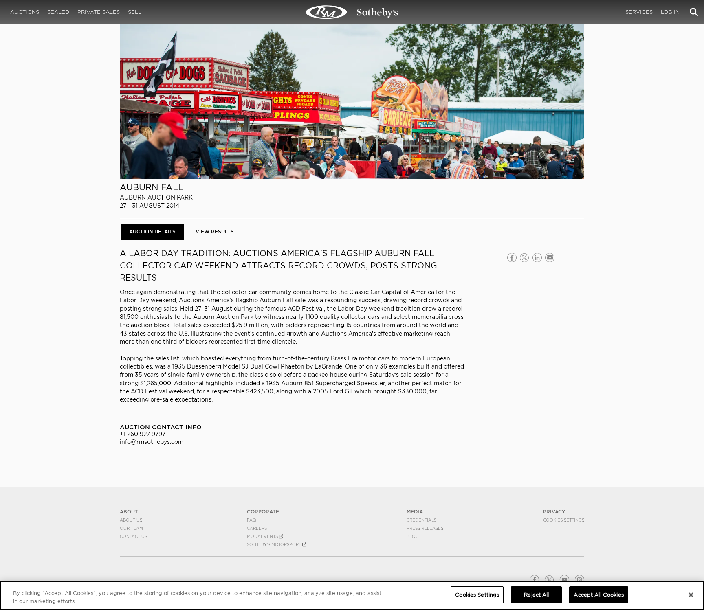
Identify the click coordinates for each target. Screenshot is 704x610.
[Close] (691, 595)
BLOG (413, 536)
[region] (352, 595)
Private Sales (98, 12)
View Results (215, 231)
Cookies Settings (563, 520)
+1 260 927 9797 (142, 434)
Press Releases (425, 528)
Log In (670, 12)
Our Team (131, 528)
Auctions (24, 12)
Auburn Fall (151, 187)
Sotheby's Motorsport (274, 544)
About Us (131, 520)
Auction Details (152, 231)
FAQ (251, 520)
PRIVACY (554, 512)
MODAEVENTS (263, 536)
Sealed (58, 12)
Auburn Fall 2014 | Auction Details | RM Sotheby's (352, 12)
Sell (134, 12)
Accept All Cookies (598, 595)
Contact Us (133, 536)
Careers (257, 528)
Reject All (536, 595)
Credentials (421, 520)
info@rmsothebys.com (151, 442)
